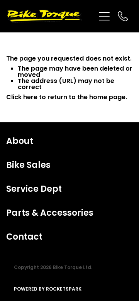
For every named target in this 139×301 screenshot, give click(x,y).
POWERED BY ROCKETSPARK (47, 289)
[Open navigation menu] (104, 16)
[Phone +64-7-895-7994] (123, 16)
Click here (21, 98)
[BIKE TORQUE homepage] (51, 16)
